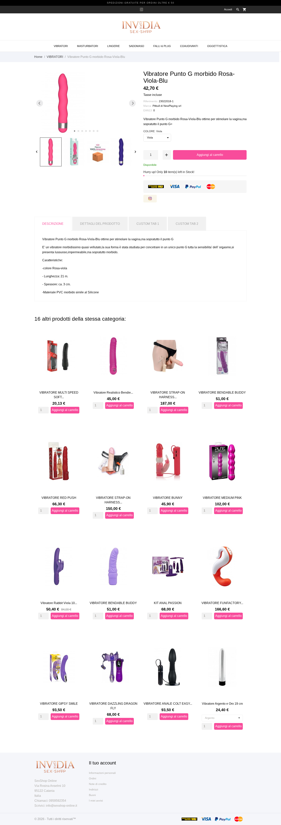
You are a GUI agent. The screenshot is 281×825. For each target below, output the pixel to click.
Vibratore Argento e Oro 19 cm (222, 703)
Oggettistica (217, 46)
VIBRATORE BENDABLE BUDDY (222, 392)
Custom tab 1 (147, 223)
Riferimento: (150, 101)
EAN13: (148, 110)
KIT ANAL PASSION (168, 603)
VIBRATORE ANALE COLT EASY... (168, 703)
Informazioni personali (102, 772)
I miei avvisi (96, 800)
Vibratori (61, 46)
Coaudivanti (189, 46)
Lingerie (113, 46)
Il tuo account (102, 762)
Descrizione (52, 223)
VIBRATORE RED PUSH (58, 497)
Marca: (147, 105)
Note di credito (97, 783)
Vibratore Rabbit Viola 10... (59, 603)
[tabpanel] (86, 103)
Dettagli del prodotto (100, 223)
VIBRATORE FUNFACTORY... (222, 603)
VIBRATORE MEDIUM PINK (222, 497)
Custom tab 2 (187, 223)
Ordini (92, 778)
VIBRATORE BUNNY (168, 497)
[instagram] (141, 9)
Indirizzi (93, 789)
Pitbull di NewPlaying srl (167, 105)
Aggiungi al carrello (210, 154)
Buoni (92, 795)
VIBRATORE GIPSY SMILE (59, 703)
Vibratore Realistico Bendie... (113, 392)
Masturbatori (87, 46)
